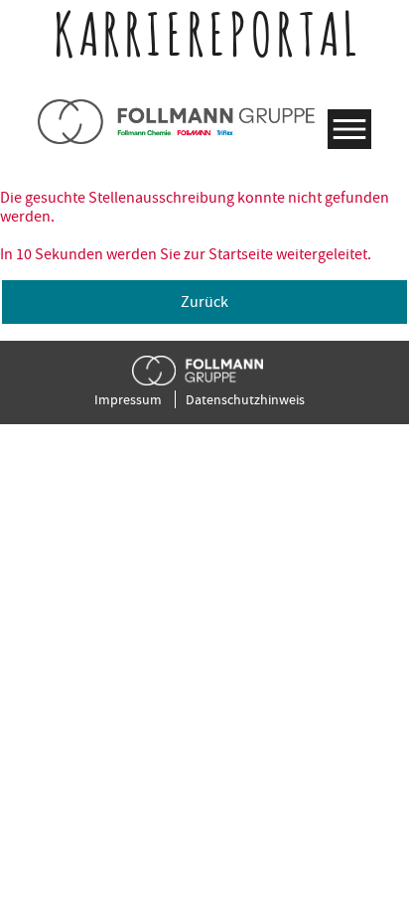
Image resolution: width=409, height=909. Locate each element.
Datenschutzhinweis (245, 399)
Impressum (128, 399)
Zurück (204, 302)
